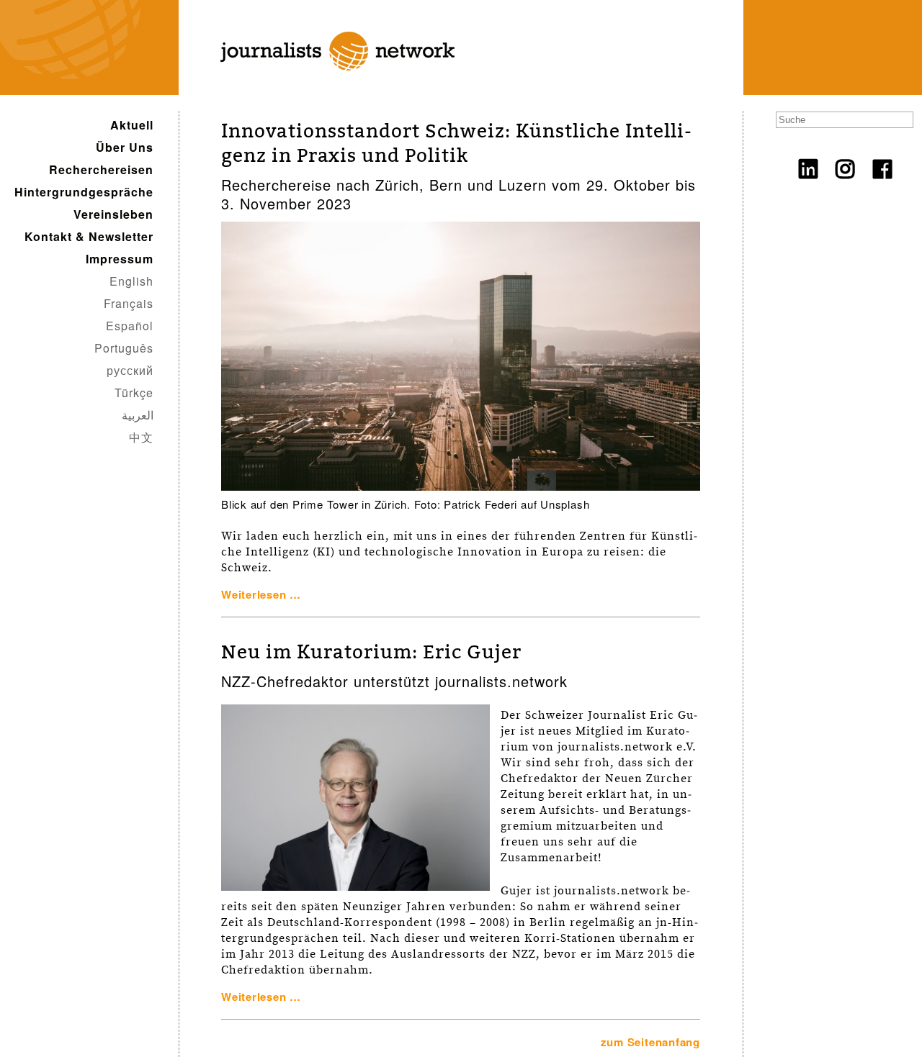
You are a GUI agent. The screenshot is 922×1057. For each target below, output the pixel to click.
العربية (137, 415)
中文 (141, 437)
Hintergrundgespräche (83, 191)
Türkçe (134, 392)
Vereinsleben (113, 214)
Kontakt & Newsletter (88, 236)
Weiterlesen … (261, 594)
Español (129, 325)
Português (123, 348)
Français (128, 303)
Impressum (119, 258)
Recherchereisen (101, 169)
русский (130, 370)
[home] (327, 87)
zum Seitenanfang (650, 1042)
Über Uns (124, 147)
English (131, 281)
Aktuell (131, 125)
